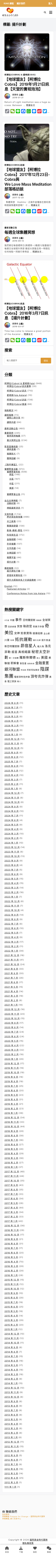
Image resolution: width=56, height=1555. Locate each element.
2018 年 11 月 (11, 1122)
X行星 (6, 620)
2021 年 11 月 (11, 959)
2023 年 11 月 (11, 851)
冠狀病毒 (12, 626)
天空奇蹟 (11, 548)
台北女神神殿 (11, 500)
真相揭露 (24, 652)
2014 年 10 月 (11, 1342)
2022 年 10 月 (12, 910)
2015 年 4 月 (11, 1315)
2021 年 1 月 (11, 1005)
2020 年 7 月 (11, 1032)
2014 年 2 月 (11, 1379)
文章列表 (8, 514)
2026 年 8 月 (11, 703)
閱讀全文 (30, 105)
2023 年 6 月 (11, 874)
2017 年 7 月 (11, 1194)
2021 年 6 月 (11, 982)
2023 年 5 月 (11, 878)
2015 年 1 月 (11, 1329)
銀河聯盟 (12, 669)
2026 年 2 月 (11, 730)
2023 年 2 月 (11, 892)
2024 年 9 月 (11, 806)
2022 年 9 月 (11, 915)
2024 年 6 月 (11, 820)
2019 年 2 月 (11, 1108)
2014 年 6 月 (11, 1360)
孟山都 (47, 633)
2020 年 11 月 (11, 1014)
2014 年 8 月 (11, 1352)
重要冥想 (8, 433)
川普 (7, 639)
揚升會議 (46, 640)
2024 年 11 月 (11, 797)
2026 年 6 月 (11, 712)
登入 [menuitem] (50, 3)
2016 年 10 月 (11, 1234)
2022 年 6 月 (11, 928)
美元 (38, 658)
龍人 (19, 681)
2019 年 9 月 (11, 1077)
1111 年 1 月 (10, 1487)
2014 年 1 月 (11, 1383)
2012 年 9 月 (11, 1455)
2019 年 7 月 (11, 1086)
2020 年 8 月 (11, 1027)
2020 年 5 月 (11, 1041)
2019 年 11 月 (11, 1068)
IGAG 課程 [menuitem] (9, 3)
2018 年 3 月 (11, 1158)
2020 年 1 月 (11, 1059)
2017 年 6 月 (11, 1198)
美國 (44, 657)
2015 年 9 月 (11, 1293)
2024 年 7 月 (11, 815)
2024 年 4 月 (11, 829)
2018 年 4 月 (11, 1153)
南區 (11, 474)
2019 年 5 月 (11, 1095)
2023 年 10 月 (12, 856)
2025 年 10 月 (12, 748)
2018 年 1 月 (11, 1167)
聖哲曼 (23, 663)
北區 (11, 479)
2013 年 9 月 (11, 1401)
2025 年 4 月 (11, 775)
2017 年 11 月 (11, 1176)
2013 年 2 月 (11, 1433)
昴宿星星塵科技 (15, 575)
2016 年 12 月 (11, 1225)
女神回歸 (11, 552)
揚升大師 (37, 640)
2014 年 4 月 (11, 1369)
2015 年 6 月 (11, 1306)
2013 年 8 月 (11, 1406)
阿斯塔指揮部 (33, 670)
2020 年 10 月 (12, 1018)
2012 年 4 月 (11, 1478)
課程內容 (11, 422)
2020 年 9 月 (11, 1023)
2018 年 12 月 (11, 1117)
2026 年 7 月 (11, 707)
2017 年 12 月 (11, 1171)
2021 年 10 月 (11, 964)
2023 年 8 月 (11, 865)
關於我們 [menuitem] (21, 3)
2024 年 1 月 (11, 842)
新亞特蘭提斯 (12, 646)
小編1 (21, 95)
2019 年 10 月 (11, 1072)
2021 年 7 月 (11, 978)
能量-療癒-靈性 (14, 530)
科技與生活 (12, 535)
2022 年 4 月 (11, 937)
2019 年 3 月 (11, 1104)
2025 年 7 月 (11, 761)
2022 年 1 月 (11, 951)
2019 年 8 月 (11, 1081)
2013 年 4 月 (11, 1424)
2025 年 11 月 (11, 743)
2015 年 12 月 (11, 1279)
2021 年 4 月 (11, 991)
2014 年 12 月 (11, 1333)
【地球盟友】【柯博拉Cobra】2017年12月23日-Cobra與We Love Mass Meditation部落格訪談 (28, 179)
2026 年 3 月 (11, 725)
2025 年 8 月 (11, 757)
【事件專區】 (11, 464)
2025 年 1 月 (11, 788)
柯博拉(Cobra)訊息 (14, 303)
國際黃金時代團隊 (39, 1539)
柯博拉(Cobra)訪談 (14, 165)
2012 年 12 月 (11, 1442)
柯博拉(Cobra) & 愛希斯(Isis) (20, 74)
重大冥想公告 (13, 440)
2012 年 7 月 (11, 1464)
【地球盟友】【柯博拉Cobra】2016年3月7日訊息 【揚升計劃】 (26, 313)
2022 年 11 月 (11, 905)
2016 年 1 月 (11, 1275)
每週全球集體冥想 (19, 232)
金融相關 (11, 539)
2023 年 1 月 (11, 896)
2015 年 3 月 (11, 1320)
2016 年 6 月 (11, 1252)
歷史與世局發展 (15, 516)
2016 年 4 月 (11, 1261)
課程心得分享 (13, 417)
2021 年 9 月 (11, 969)
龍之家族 (11, 681)
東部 (11, 488)
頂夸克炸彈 (40, 676)
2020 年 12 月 (12, 1009)
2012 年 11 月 (11, 1446)
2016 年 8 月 (11, 1243)
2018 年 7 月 (11, 1140)
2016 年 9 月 (11, 1239)
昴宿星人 (28, 645)
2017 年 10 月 (11, 1180)
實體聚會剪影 (13, 471)
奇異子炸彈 (38, 626)
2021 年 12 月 (11, 955)
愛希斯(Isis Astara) (17, 395)
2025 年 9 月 (11, 752)
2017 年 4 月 (11, 1207)
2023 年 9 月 (11, 860)
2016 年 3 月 (11, 1266)
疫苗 (14, 652)
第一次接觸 (14, 658)
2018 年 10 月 (11, 1126)
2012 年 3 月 (11, 1482)
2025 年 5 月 (11, 770)
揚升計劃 (11, 562)
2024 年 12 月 (12, 793)
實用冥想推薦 (13, 435)
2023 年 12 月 (12, 847)
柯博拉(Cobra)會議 (17, 404)
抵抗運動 (23, 639)
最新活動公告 (10, 227)
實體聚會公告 (13, 494)
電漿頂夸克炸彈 (22, 676)
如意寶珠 (26, 633)
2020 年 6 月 (11, 1036)
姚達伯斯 (38, 633)
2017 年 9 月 (11, 1185)
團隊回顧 (11, 458)
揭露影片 (11, 453)
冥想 (19, 626)
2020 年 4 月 (11, 1045)
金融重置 (42, 663)
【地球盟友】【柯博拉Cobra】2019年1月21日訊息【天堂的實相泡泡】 (26, 84)
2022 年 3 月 (11, 942)
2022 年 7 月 (11, 923)
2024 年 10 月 (12, 802)
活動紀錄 (11, 503)
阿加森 (23, 670)
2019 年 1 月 (11, 1113)
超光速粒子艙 (13, 571)
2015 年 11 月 (11, 1284)
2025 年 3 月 (11, 779)
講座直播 (11, 449)
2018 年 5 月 (11, 1149)
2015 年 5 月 (11, 1311)
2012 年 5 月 (11, 1473)
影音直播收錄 (11, 446)
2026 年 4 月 (11, 721)
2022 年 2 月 (11, 946)
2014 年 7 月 (11, 1356)
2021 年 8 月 (11, 973)
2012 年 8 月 (11, 1460)
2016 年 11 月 (11, 1230)
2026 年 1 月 (11, 734)
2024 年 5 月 (11, 824)
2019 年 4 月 (11, 1099)
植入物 (40, 646)
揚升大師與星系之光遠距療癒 (21, 580)
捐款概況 (8, 410)
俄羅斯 (39, 620)
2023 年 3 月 (11, 887)
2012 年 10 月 (11, 1451)
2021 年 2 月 (11, 1000)
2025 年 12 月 (12, 739)
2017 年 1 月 (11, 1221)
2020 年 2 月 (11, 1054)
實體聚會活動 (11, 469)
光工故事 (11, 521)
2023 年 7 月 (11, 869)
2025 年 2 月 (11, 784)
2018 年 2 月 (11, 1162)
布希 (12, 640)
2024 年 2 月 (11, 838)
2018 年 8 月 (11, 1135)
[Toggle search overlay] (45, 12)
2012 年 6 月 (11, 1469)
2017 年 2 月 (11, 1216)
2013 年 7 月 (11, 1410)
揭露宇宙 (11, 557)
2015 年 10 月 (11, 1288)
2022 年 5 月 (11, 932)
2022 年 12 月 (12, 901)
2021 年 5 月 (11, 987)
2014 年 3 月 (11, 1374)
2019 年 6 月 (11, 1090)
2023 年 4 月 (11, 883)
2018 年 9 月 (11, 1131)
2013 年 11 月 (11, 1392)
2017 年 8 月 (11, 1189)
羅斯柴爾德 (27, 657)
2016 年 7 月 (11, 1248)
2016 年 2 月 (11, 1270)
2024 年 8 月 (11, 811)
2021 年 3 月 (11, 996)
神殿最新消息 (13, 508)
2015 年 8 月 (11, 1297)
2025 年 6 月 (11, 766)
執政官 (27, 626)
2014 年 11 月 (11, 1338)
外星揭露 (11, 544)
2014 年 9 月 (11, 1347)
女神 (17, 633)
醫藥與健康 (12, 525)
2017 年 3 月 (11, 1212)
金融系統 (30, 664)
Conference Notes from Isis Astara (26, 593)
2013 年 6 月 (11, 1415)
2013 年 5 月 (11, 1419)
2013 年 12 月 (11, 1388)
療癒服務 (8, 568)
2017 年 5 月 (11, 1203)
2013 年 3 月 (11, 1428)
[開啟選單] (51, 12)
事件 (18, 620)
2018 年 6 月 (11, 1144)
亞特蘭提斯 (29, 619)
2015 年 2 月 (11, 1325)
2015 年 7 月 (11, 1302)
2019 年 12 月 (11, 1063)
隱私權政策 (28, 1543)
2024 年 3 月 (11, 833)
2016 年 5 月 (11, 1257)
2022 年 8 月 (11, 919)
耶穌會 (15, 663)
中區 (11, 483)
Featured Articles (16, 589)
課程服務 (8, 415)
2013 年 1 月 (11, 1437)
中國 (12, 620)
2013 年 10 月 (11, 1397)
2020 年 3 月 (11, 1050)
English (8, 586)
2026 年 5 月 (11, 716)
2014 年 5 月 (11, 1365)
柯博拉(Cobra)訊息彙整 (19, 386)
